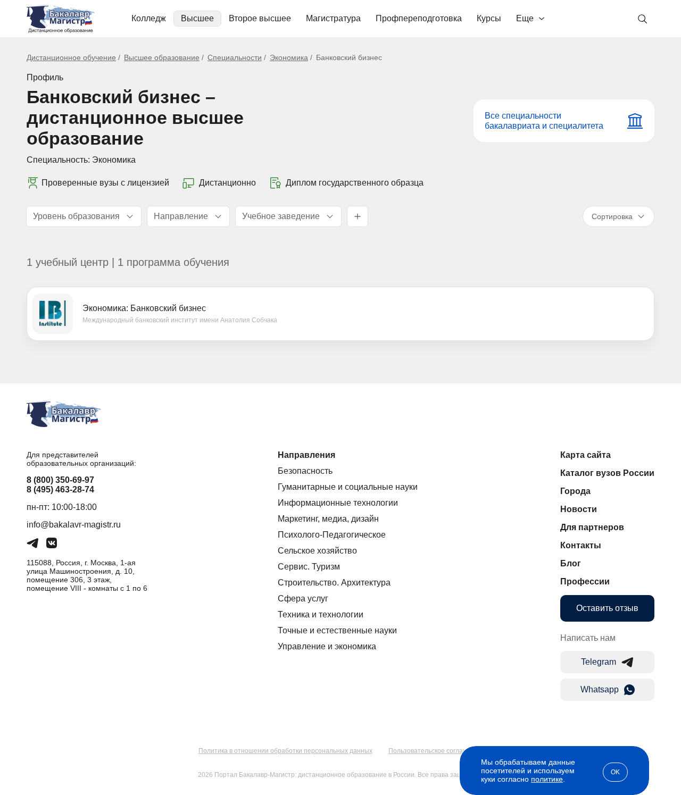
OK (615, 772)
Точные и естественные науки (337, 630)
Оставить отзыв (607, 608)
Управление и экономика (327, 646)
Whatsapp (599, 689)
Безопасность (305, 470)
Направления (306, 454)
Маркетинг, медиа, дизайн (328, 518)
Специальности (234, 57)
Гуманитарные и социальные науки (348, 486)
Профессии (585, 581)
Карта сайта (585, 454)
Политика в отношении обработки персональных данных (285, 751)
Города (575, 491)
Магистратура (333, 18)
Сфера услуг (303, 598)
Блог (570, 563)
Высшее (197, 18)
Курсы (489, 18)
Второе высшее (260, 18)
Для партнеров (592, 527)
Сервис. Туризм (309, 566)
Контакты (580, 545)
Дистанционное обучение (71, 57)
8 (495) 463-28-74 (60, 489)
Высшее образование (162, 57)
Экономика (289, 57)
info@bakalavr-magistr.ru (74, 524)
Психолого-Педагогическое (332, 534)
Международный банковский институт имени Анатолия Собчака (179, 320)
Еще (525, 18)
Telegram (598, 661)
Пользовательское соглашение (435, 751)
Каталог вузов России (607, 473)
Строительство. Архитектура (334, 582)
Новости (578, 509)
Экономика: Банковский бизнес (144, 308)
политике (547, 779)
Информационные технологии (338, 502)
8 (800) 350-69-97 (60, 479)
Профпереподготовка (419, 18)
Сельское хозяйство (317, 550)
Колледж (148, 18)
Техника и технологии (320, 614)
